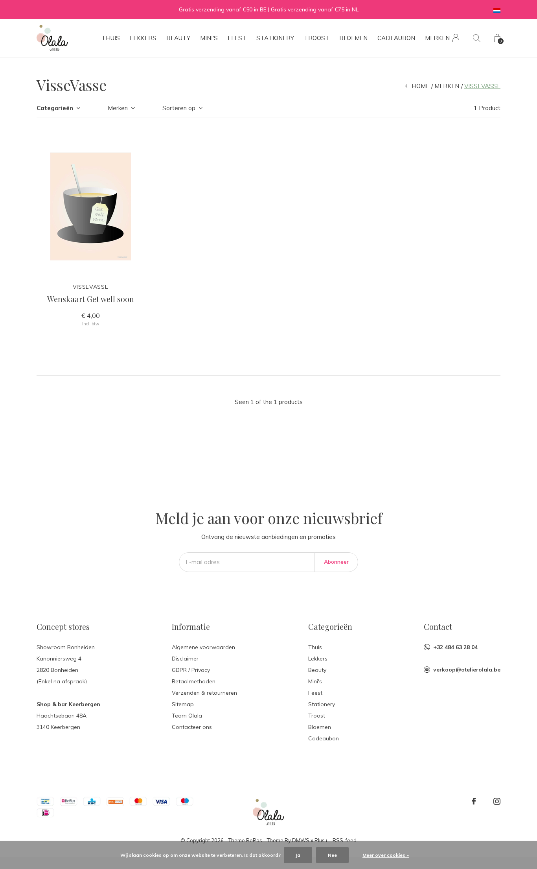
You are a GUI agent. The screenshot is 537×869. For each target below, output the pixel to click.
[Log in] (455, 38)
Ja (298, 855)
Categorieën (55, 108)
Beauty (178, 38)
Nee (332, 855)
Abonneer (336, 561)
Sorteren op (178, 108)
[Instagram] (496, 801)
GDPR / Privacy (191, 669)
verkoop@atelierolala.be (466, 669)
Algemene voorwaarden (203, 647)
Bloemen (353, 38)
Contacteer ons (192, 727)
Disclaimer (185, 658)
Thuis (110, 38)
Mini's (209, 38)
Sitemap (183, 704)
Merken (437, 38)
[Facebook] (474, 801)
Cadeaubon (396, 38)
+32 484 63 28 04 (455, 647)
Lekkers (143, 38)
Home (420, 86)
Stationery (275, 38)
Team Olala (187, 715)
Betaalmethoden (193, 681)
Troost (316, 38)
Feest (237, 38)
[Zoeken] (476, 38)
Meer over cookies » (385, 855)
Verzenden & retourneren (204, 692)
